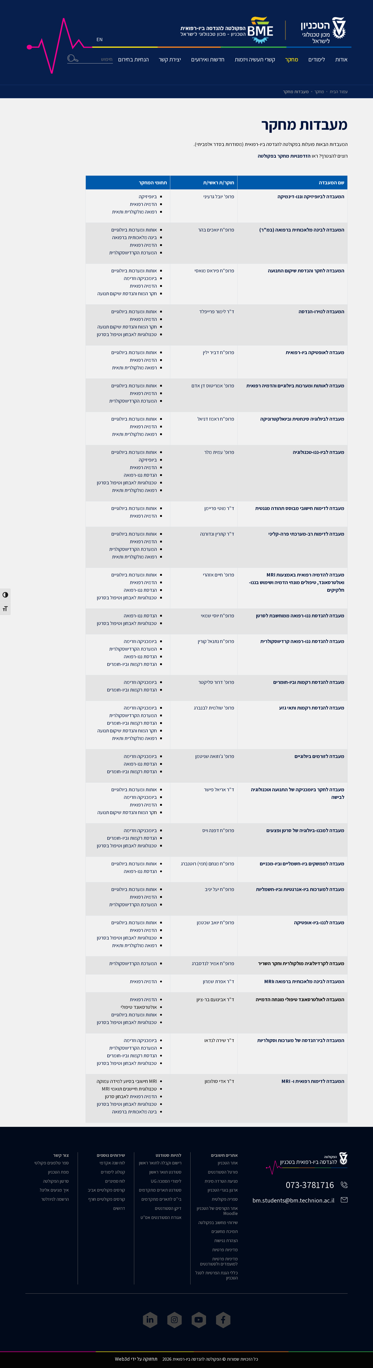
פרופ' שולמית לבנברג (214, 707)
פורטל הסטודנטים (223, 1172)
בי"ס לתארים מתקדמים (161, 1199)
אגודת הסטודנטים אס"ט (161, 1217)
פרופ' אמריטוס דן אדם (213, 385)
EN (99, 39)
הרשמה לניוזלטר (55, 1199)
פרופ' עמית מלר (219, 452)
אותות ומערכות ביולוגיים (134, 229)
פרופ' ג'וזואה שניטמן (214, 756)
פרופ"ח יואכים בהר (216, 229)
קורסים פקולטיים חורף (106, 1199)
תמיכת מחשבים (224, 1231)
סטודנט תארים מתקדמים (160, 1190)
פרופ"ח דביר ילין (218, 352)
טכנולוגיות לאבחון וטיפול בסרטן (127, 334)
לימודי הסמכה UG (166, 1181)
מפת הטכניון (58, 1172)
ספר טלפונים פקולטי (51, 1162)
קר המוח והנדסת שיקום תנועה (125, 812)
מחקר (291, 59)
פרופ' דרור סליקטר (216, 682)
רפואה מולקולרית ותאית (134, 211)
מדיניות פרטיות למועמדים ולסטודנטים (219, 1261)
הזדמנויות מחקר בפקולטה (284, 156)
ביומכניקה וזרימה (140, 278)
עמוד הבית (339, 91)
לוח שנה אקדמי (112, 1162)
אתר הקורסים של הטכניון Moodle (217, 1211)
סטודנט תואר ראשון (165, 1172)
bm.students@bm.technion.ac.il (293, 1200)
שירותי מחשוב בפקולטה (218, 1222)
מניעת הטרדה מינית (221, 1181)
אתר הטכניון (228, 1162)
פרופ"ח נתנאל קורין (216, 641)
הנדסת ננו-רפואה (140, 475)
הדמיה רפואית (143, 204)
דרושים (119, 1208)
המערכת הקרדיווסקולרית (133, 252)
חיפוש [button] (72, 58)
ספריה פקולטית (225, 1199)
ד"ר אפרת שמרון (218, 981)
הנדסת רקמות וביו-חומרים (132, 664)
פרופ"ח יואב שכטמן (215, 922)
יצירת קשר (170, 59)
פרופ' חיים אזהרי (218, 574)
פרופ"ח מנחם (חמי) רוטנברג (207, 863)
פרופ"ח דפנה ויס (218, 830)
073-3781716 (310, 1185)
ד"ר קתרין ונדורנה (217, 534)
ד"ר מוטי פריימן (219, 508)
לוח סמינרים (115, 1181)
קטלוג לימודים (113, 1172)
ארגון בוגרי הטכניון (223, 1190)
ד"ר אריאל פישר (219, 789)
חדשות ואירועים (208, 59)
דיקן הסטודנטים (168, 1208)
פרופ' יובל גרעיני (218, 196)
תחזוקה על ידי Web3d (136, 1359)
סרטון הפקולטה (56, 1181)
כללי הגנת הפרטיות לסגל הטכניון (216, 1275)
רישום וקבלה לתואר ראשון (160, 1162)
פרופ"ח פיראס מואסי (214, 270)
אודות (341, 59)
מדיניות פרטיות (225, 1249)
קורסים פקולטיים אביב (106, 1190)
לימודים (316, 59)
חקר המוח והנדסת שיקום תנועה (127, 293)
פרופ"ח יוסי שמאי (217, 615)
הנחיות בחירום (133, 59)
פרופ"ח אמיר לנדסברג (213, 963)
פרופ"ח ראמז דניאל (215, 419)
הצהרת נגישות (226, 1240)
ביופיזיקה (148, 196)
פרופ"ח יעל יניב (219, 889)
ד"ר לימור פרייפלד (216, 311)
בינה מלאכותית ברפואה (134, 237)
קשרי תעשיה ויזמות (255, 59)
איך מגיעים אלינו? (54, 1190)
